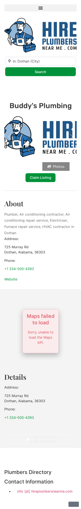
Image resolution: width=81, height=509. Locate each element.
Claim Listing (40, 177)
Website (10, 279)
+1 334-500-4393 (19, 269)
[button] (40, 7)
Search (46, 71)
